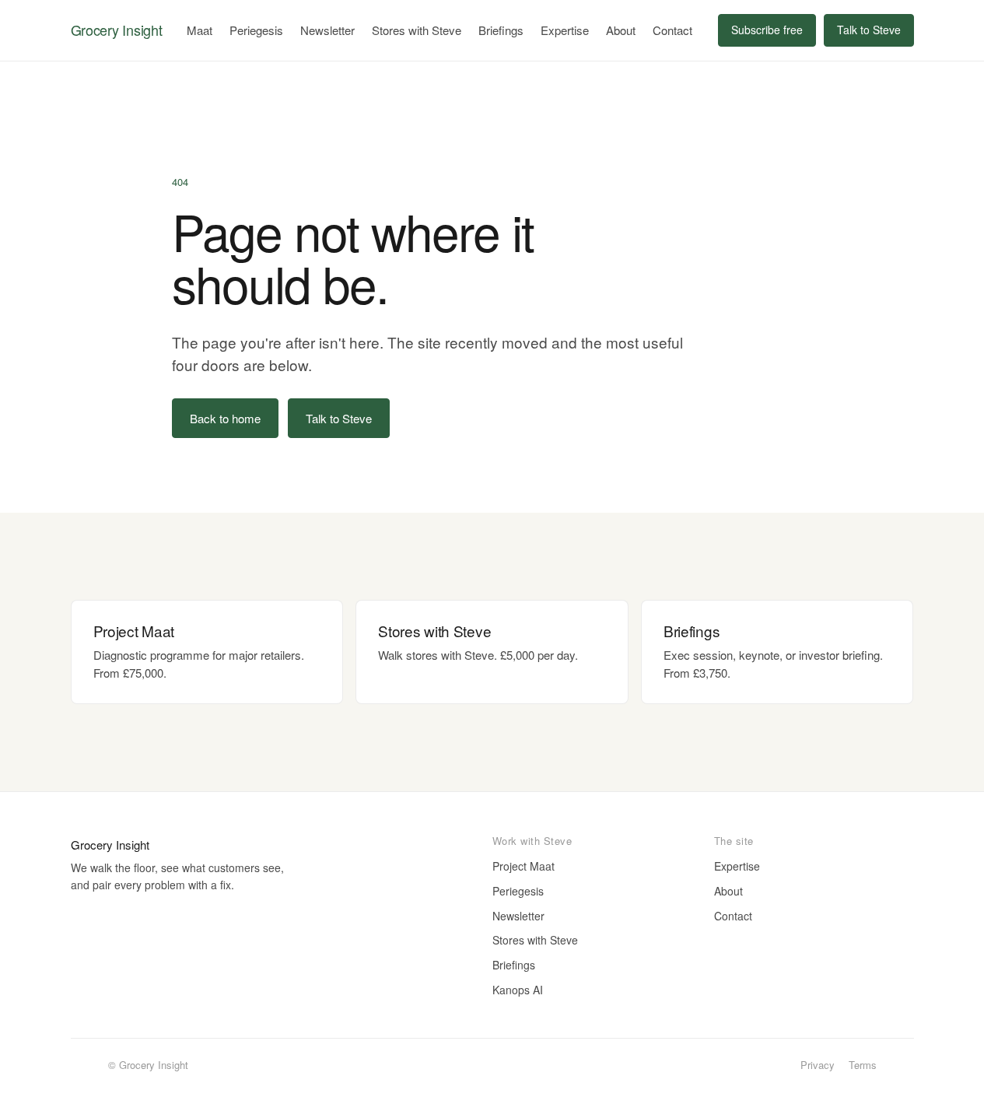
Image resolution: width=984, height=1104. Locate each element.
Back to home (225, 418)
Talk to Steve (869, 29)
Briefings (501, 30)
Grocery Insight (117, 29)
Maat (199, 30)
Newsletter (327, 30)
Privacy (817, 1064)
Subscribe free (767, 29)
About (621, 30)
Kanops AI (517, 989)
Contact (672, 30)
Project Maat (523, 866)
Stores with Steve (416, 30)
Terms (863, 1064)
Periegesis (256, 30)
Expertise (565, 30)
